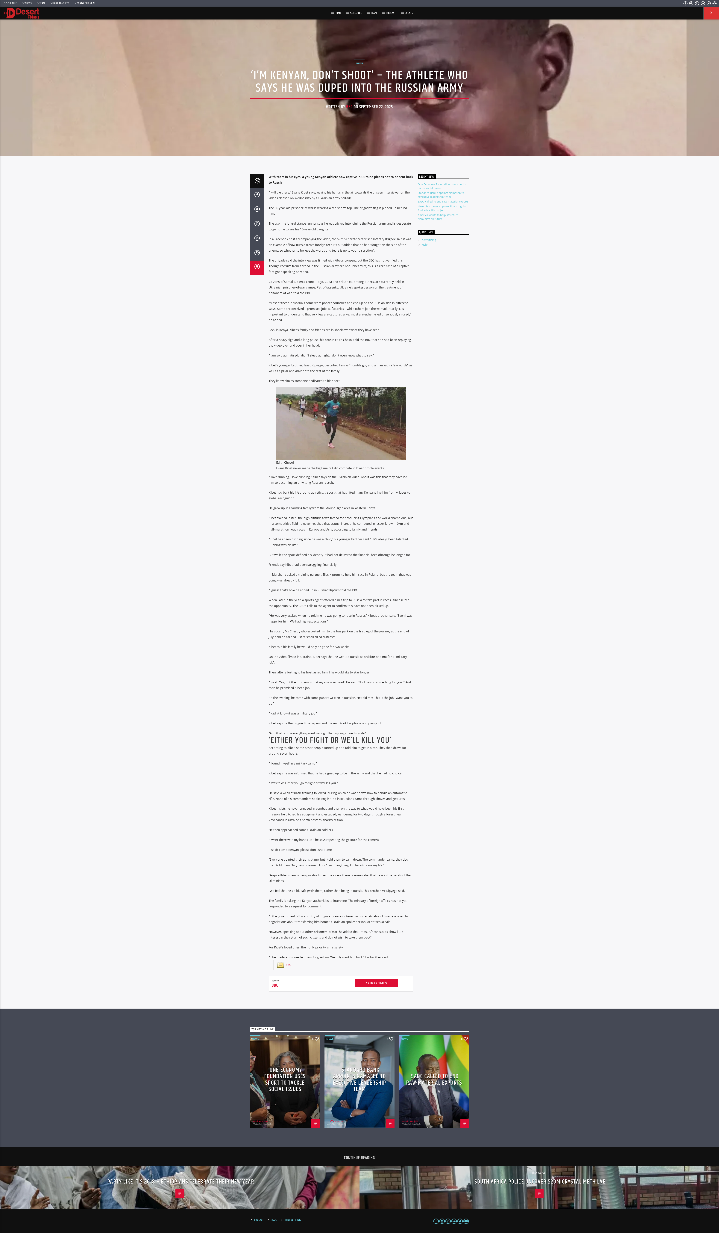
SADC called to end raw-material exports (443, 201)
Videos (28, 3)
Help (425, 244)
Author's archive (376, 982)
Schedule (11, 3)
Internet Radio (293, 1220)
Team (42, 3)
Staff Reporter (261, 1121)
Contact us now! (86, 3)
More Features (60, 3)
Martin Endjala (410, 1121)
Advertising (429, 240)
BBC (349, 107)
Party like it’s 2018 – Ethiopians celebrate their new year (180, 1181)
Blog (274, 1220)
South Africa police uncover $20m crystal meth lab (540, 1181)
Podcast (391, 13)
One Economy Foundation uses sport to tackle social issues (285, 1079)
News (359, 63)
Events (409, 13)
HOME (338, 13)
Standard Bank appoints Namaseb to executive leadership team (359, 1079)
